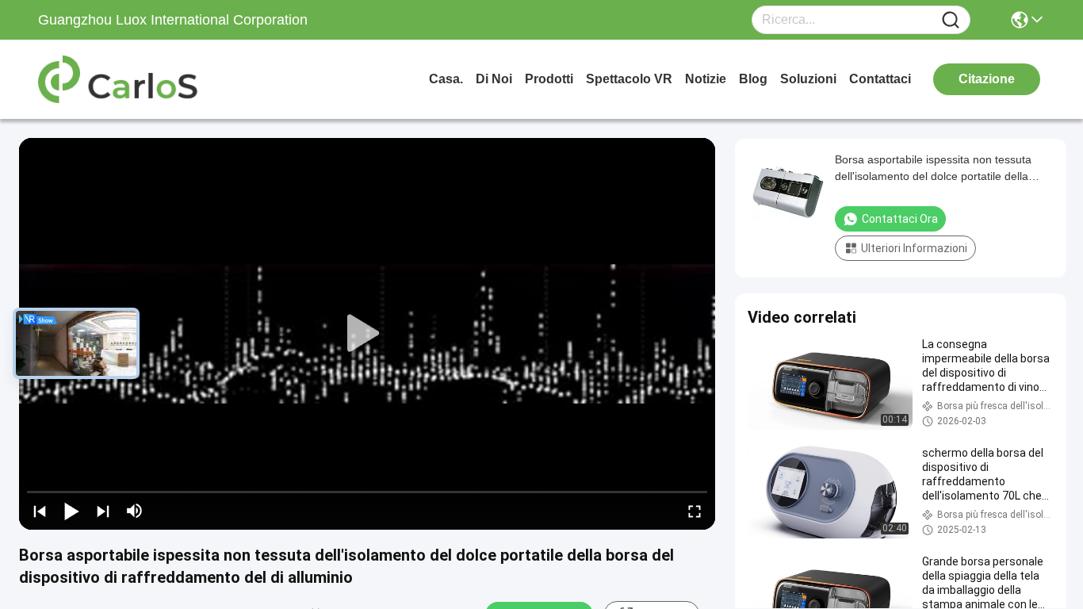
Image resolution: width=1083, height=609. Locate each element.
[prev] (39, 511)
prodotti (549, 79)
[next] (103, 511)
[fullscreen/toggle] (694, 511)
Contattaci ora (900, 219)
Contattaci (880, 79)
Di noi (494, 79)
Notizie (705, 79)
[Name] (950, 20)
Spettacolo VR (629, 79)
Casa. (446, 79)
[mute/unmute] (135, 511)
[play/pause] (71, 511)
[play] (367, 334)
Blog (753, 79)
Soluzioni (808, 79)
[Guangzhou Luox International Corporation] (125, 79)
